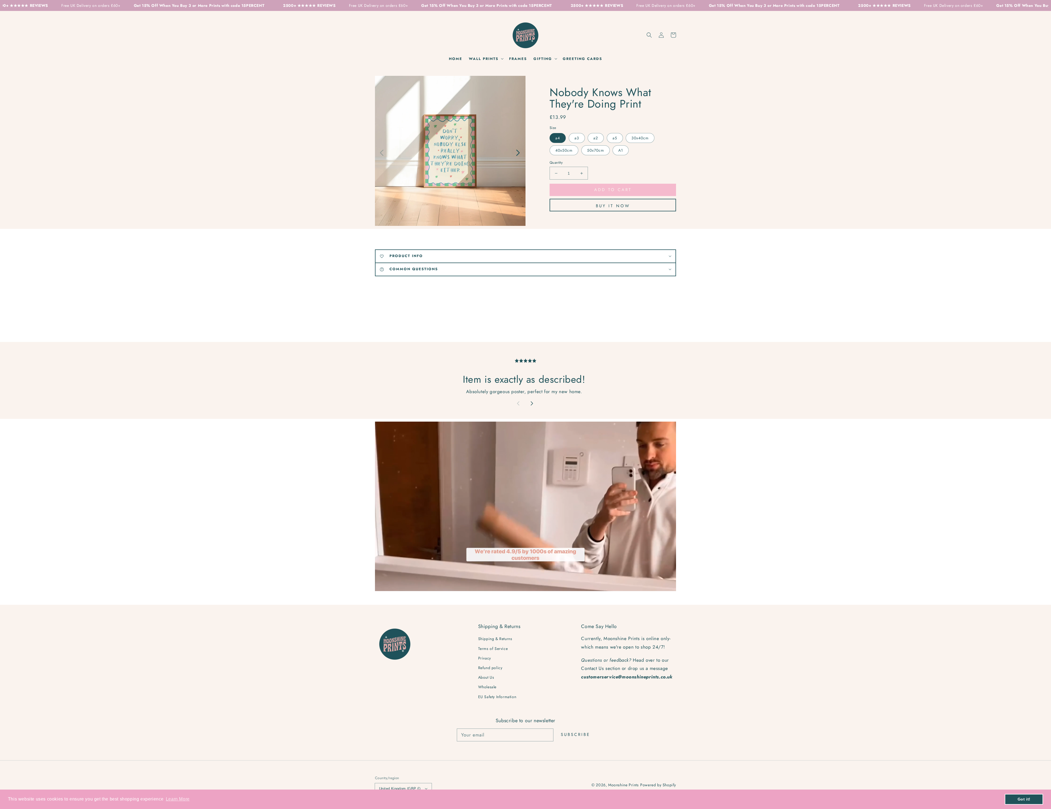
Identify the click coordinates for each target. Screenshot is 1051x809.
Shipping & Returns (495, 638)
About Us (486, 677)
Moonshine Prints (623, 785)
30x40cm (640, 138)
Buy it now (613, 206)
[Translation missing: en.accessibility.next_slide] (517, 152)
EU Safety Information (497, 696)
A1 (620, 150)
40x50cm (564, 150)
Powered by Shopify (658, 785)
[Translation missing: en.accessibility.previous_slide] (382, 152)
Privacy (484, 658)
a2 (595, 138)
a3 (576, 138)
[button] (649, 35)
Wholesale (487, 687)
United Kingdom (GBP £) (400, 789)
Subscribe (575, 735)
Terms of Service (493, 648)
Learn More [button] (178, 799)
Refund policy (490, 667)
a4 (557, 138)
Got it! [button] (1024, 799)
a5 (615, 138)
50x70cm (595, 150)
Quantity (556, 162)
